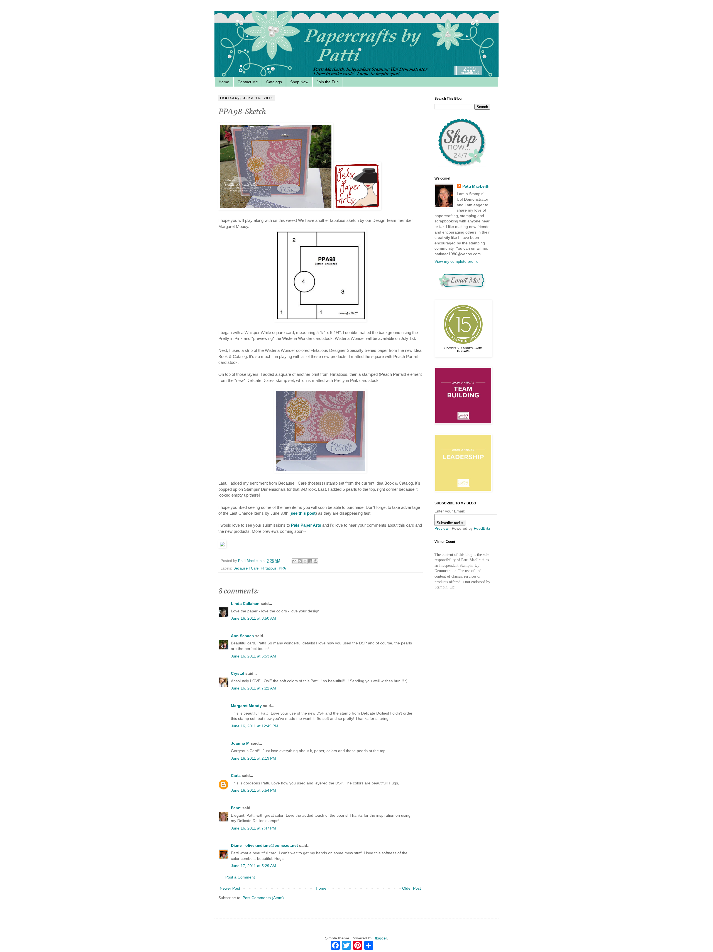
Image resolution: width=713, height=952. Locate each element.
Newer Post (230, 888)
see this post (303, 513)
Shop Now (299, 82)
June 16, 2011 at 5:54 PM (253, 790)
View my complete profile (456, 261)
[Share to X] (305, 561)
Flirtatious (269, 568)
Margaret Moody (246, 705)
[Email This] (294, 561)
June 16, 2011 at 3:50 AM (253, 618)
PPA (282, 568)
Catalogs (274, 82)
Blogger (380, 938)
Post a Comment (240, 877)
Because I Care (245, 568)
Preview (441, 528)
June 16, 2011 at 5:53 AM (253, 656)
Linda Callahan (245, 603)
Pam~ (236, 808)
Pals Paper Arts (306, 525)
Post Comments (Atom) (263, 897)
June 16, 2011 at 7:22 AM (253, 688)
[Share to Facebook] (310, 561)
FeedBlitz (482, 528)
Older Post (411, 888)
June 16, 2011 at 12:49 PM (254, 726)
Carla (236, 775)
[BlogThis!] (299, 561)
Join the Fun (328, 82)
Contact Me (248, 82)
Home (224, 82)
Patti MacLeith (476, 186)
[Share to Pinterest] (315, 561)
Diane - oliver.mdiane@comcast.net (264, 845)
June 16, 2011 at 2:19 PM (253, 758)
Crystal (237, 673)
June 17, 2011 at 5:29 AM (253, 865)
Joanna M (240, 743)
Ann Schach (242, 636)
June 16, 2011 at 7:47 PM (253, 828)
